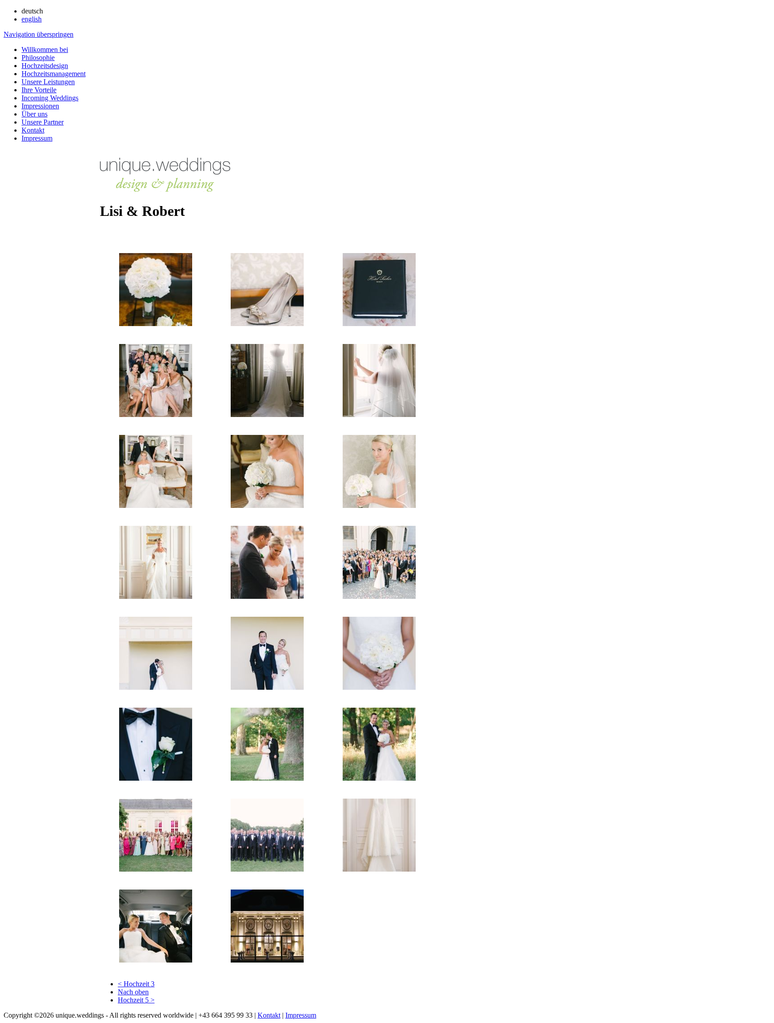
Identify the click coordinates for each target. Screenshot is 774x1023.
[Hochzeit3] (267, 323)
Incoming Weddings (50, 98)
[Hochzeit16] (379, 687)
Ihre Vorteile (39, 90)
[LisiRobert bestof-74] (267, 960)
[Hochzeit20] (155, 869)
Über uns (34, 114)
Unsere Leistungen (48, 82)
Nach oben (133, 992)
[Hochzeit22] (379, 869)
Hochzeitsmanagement (54, 73)
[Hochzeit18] (267, 778)
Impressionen (40, 106)
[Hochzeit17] (155, 778)
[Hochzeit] (155, 323)
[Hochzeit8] (155, 505)
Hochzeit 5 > (136, 1000)
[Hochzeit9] (267, 505)
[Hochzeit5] (155, 414)
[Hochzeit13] (379, 596)
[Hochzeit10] (379, 505)
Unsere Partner (43, 122)
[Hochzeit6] (267, 414)
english (32, 19)
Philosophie (38, 57)
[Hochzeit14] (155, 687)
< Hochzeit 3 (136, 984)
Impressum (37, 138)
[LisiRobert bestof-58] (155, 960)
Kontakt (33, 130)
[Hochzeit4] (379, 323)
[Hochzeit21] (267, 869)
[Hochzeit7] (379, 414)
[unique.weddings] (165, 189)
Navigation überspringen (38, 34)
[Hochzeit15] (267, 687)
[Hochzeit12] (267, 596)
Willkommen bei (45, 49)
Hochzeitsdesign (45, 65)
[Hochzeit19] (379, 778)
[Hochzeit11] (155, 596)
